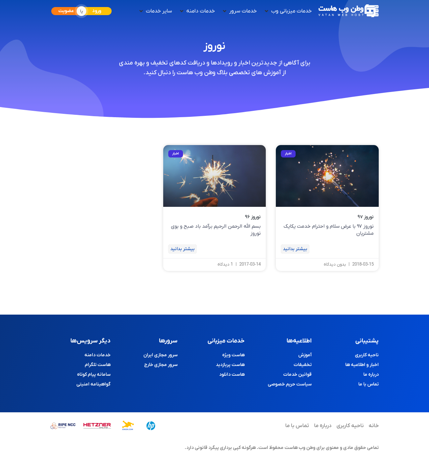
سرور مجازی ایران (160, 355)
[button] (287, 11)
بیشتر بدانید (295, 249)
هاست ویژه (233, 355)
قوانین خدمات (297, 374)
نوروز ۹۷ (366, 217)
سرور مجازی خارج (161, 365)
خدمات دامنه (97, 355)
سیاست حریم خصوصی (290, 384)
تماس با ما (368, 384)
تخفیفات (303, 365)
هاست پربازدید (230, 365)
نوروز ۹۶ (253, 217)
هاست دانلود (232, 374)
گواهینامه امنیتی (93, 384)
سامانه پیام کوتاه (94, 374)
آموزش (305, 355)
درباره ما (371, 374)
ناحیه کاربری (367, 355)
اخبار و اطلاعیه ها (362, 365)
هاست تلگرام (98, 365)
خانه (374, 425)
